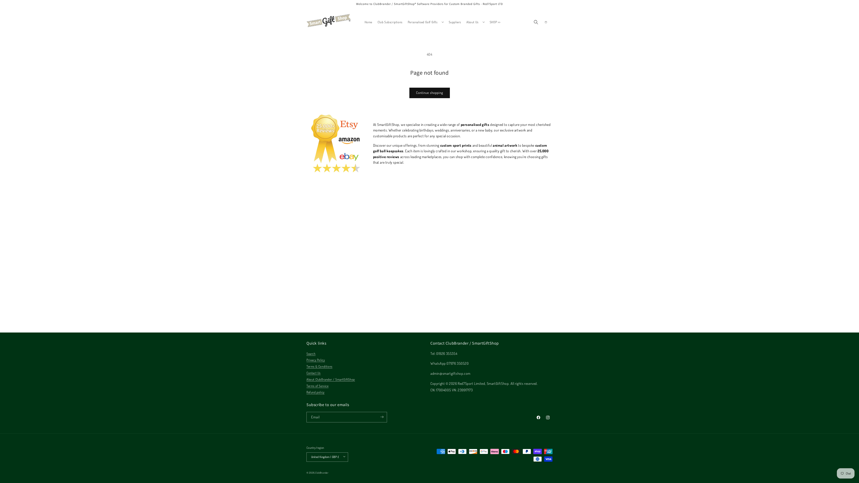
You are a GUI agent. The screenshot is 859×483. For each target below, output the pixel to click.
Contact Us (313, 373)
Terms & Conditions (319, 366)
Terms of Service (317, 386)
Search (311, 353)
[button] (425, 22)
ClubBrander (322, 472)
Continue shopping (429, 93)
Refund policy (315, 392)
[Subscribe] (382, 417)
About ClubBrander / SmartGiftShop (330, 379)
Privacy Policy (315, 360)
